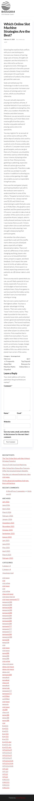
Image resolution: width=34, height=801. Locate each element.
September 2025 (8, 533)
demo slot (6, 672)
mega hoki (6, 688)
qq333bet (6, 696)
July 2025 (5, 540)
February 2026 (7, 516)
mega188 (5, 715)
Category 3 (6, 566)
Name (6, 413)
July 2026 (5, 502)
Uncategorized (15, 356)
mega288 (5, 653)
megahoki (5, 677)
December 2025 (8, 523)
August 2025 (7, 537)
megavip (5, 704)
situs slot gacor (7, 594)
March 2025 (6, 555)
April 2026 (6, 509)
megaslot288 (7, 602)
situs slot (5, 683)
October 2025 (7, 530)
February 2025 (7, 558)
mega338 (5, 640)
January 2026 (7, 519)
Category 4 (6, 569)
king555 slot (6, 742)
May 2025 (6, 548)
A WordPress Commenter (15, 491)
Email (19, 413)
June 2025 (6, 544)
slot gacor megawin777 (10, 599)
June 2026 (6, 505)
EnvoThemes (20, 798)
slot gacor (6, 578)
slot (3, 580)
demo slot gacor (8, 667)
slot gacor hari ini (8, 597)
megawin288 (7, 616)
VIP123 (5, 774)
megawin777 (7, 626)
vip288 (4, 710)
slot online (6, 583)
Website (7, 422)
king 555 (5, 734)
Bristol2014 (8, 11)
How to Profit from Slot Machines (14, 465)
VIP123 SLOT (7, 750)
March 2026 (6, 512)
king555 (5, 726)
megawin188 (7, 675)
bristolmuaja (21, 39)
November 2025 (8, 526)
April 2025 (6, 551)
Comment (8, 386)
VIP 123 (5, 769)
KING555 (5, 779)
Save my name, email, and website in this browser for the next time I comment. (16, 434)
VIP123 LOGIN (7, 761)
